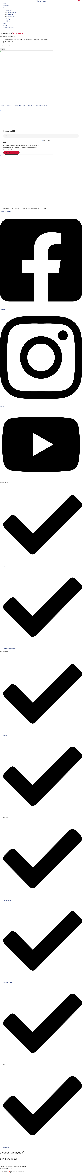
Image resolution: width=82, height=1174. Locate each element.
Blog (4, 23)
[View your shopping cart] (78, 1)
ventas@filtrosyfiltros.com (8, 1163)
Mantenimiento (10, 16)
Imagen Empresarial (18, 1172)
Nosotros (6, 5)
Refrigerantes (10, 19)
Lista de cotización (8, 27)
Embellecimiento (11, 12)
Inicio (4, 3)
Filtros (8, 21)
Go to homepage (10, 153)
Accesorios (9, 10)
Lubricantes (10, 14)
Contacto (6, 25)
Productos (6, 8)
